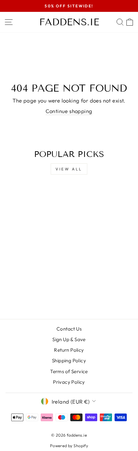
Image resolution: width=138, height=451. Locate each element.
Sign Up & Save (69, 339)
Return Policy (69, 350)
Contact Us (69, 329)
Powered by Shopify (69, 445)
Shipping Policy (69, 360)
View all (69, 169)
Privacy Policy (69, 382)
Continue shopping (69, 111)
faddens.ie (69, 22)
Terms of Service (69, 371)
